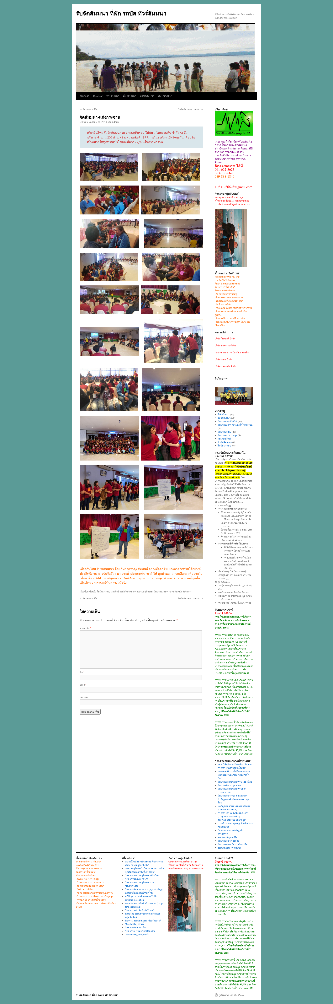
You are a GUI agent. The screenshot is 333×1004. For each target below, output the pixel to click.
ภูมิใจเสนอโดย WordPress (231, 994)
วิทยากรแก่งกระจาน (164, 591)
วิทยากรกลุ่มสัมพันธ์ (227, 421)
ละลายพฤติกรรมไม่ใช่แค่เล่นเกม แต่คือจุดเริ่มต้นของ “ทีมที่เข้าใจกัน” (234, 775)
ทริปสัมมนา (112, 96)
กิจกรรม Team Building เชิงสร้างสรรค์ (143, 920)
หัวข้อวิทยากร (225, 442)
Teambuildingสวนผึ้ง (227, 837)
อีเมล (83, 684)
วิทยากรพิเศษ (224, 431)
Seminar (98, 96)
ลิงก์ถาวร (187, 591)
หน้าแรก (84, 96)
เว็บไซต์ (84, 697)
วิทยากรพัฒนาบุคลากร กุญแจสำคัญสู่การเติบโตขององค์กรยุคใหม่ (233, 799)
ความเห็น (85, 628)
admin (115, 121)
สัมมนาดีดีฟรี (165, 96)
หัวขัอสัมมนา (147, 96)
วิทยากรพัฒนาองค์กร (228, 840)
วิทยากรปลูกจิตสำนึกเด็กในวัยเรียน (235, 424)
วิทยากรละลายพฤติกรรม (140, 591)
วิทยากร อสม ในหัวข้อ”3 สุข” (232, 819)
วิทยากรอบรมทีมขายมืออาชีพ (232, 844)
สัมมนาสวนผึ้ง (88, 109)
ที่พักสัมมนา (129, 96)
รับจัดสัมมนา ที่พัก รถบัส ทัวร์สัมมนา (121, 13)
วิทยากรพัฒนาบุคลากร (229, 785)
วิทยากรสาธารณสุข (227, 435)
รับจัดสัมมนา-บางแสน (190, 109)
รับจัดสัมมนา (224, 417)
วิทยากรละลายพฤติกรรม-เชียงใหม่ (235, 781)
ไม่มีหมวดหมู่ (103, 591)
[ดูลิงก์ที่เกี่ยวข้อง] (241, 502)
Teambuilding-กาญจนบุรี (229, 847)
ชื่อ (82, 672)
